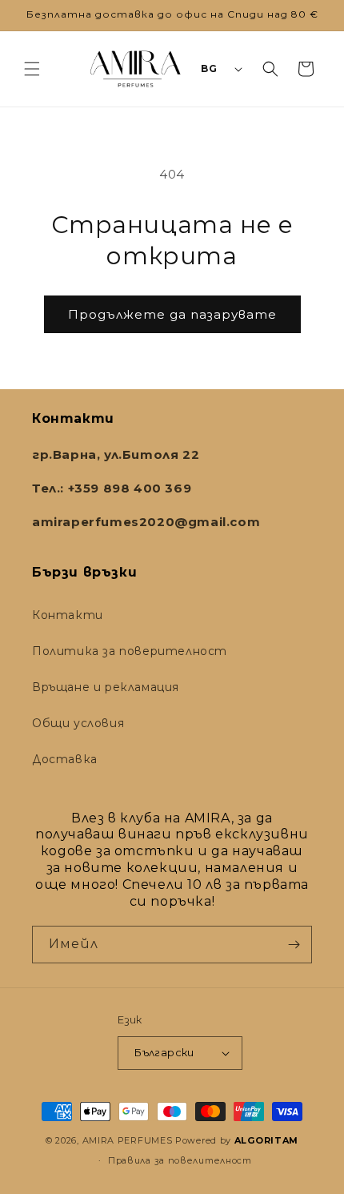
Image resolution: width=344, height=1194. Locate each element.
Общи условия (78, 723)
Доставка (65, 759)
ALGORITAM (266, 1140)
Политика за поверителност (129, 651)
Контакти (67, 615)
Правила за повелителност (180, 1160)
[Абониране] (293, 944)
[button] (32, 68)
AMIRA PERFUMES (127, 1140)
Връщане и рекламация (105, 687)
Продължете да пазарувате (172, 314)
